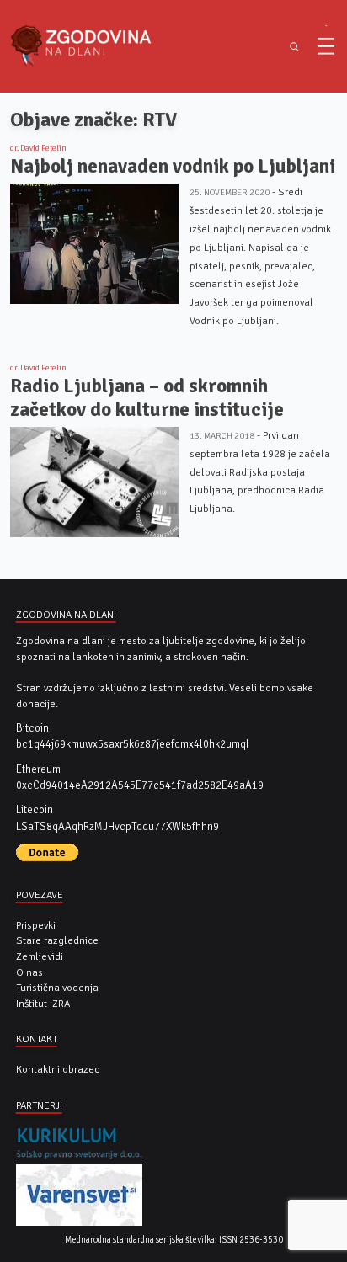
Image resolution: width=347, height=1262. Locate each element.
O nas (29, 972)
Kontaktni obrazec (57, 1069)
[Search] (294, 46)
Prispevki (36, 925)
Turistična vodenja (57, 987)
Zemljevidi (39, 956)
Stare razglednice (57, 940)
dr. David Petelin (38, 148)
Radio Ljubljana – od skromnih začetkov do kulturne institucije (147, 398)
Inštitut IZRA (43, 1003)
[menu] (326, 46)
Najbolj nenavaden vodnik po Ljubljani (172, 166)
